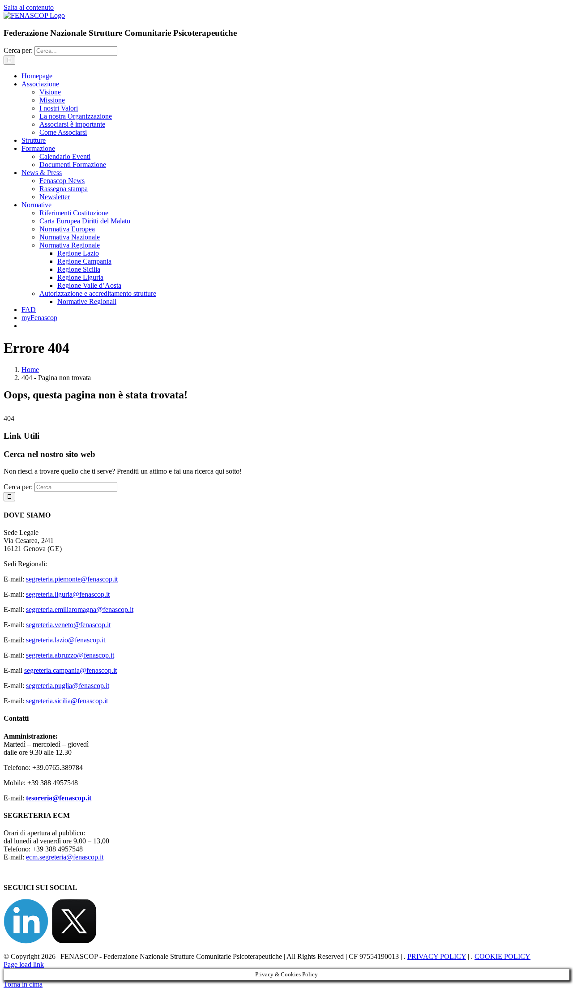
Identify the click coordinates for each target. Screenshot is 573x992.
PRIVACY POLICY (436, 956)
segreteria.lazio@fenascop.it (65, 640)
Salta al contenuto (29, 7)
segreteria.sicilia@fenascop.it (67, 701)
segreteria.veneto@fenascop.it (68, 625)
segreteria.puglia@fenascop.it (67, 685)
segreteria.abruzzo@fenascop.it (70, 655)
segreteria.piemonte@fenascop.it (72, 579)
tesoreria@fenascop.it (58, 798)
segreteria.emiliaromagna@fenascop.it (79, 609)
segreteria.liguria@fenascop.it (68, 594)
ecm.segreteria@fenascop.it (64, 857)
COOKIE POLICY (502, 956)
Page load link (24, 964)
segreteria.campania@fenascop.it (70, 670)
